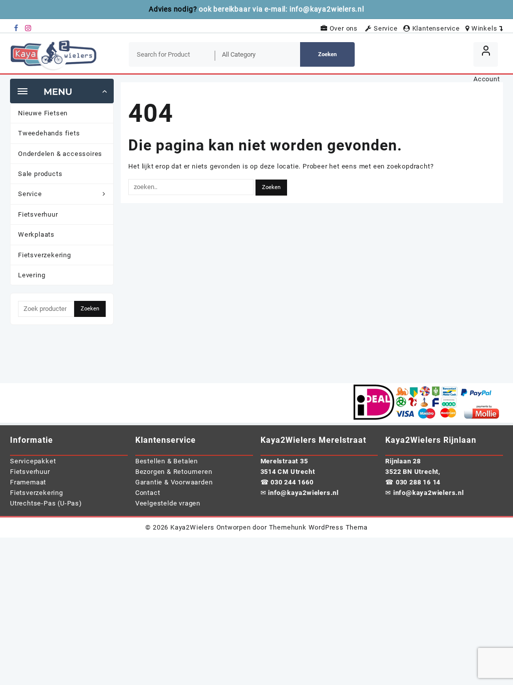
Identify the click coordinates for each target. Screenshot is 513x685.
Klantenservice (436, 28)
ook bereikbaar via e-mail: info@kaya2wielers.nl (281, 9)
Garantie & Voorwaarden (174, 482)
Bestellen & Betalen (166, 461)
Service (386, 28)
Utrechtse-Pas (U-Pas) (46, 503)
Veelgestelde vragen (167, 503)
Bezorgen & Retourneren (173, 471)
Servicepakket (33, 461)
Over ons (345, 28)
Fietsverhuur (30, 471)
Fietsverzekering (36, 492)
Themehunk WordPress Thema (318, 527)
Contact (147, 492)
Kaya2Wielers (192, 527)
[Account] (485, 54)
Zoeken (327, 54)
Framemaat (28, 482)
